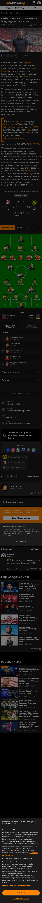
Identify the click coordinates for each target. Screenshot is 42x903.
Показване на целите (21, 899)
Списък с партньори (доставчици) (16, 885)
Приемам (21, 893)
